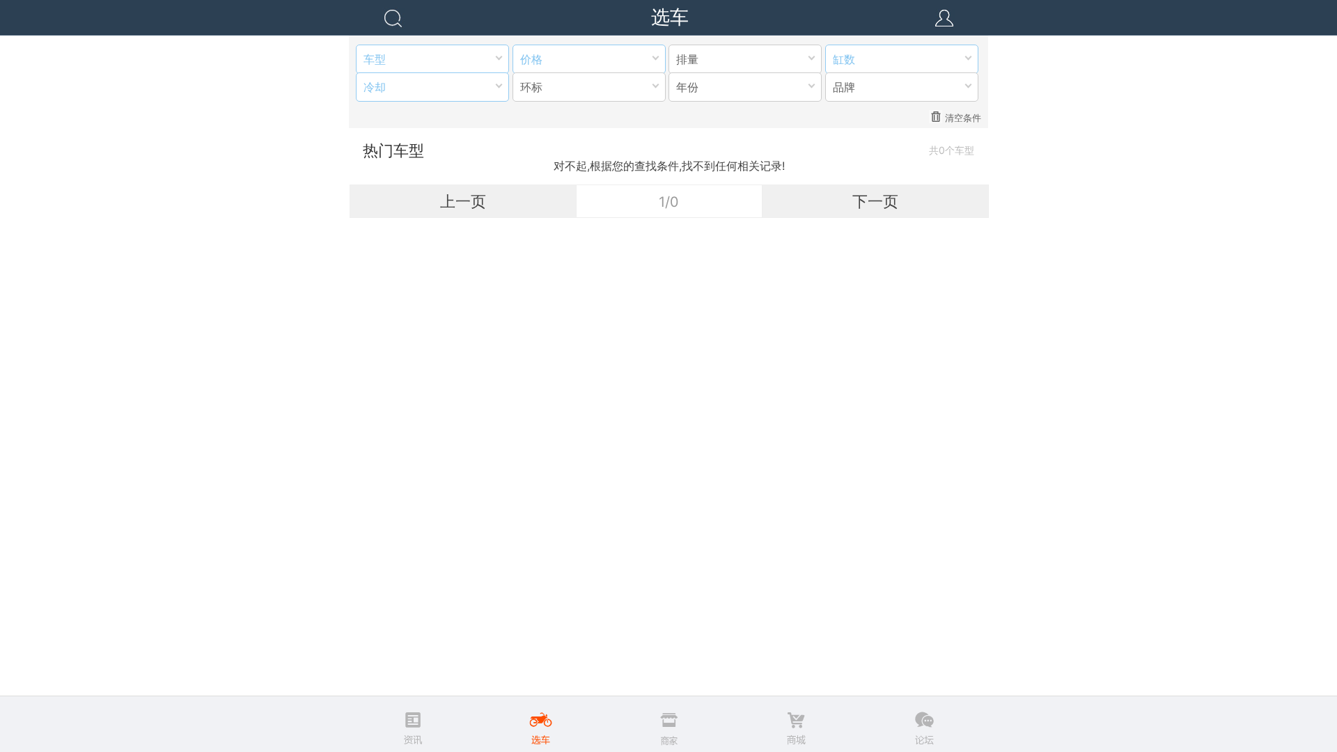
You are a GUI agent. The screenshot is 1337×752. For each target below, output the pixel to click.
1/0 (669, 202)
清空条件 (963, 117)
